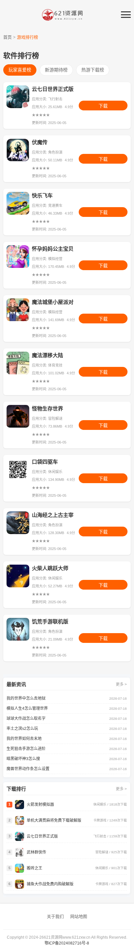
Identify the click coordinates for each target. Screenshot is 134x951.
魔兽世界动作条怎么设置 (28, 769)
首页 (7, 37)
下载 (103, 105)
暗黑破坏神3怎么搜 (23, 759)
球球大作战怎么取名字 (26, 718)
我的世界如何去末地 (24, 738)
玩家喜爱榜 (19, 69)
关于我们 (55, 916)
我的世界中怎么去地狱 (26, 698)
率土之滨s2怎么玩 (22, 728)
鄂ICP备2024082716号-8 (67, 943)
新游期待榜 (56, 69)
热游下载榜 (92, 69)
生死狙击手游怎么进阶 (26, 748)
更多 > (121, 684)
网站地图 (78, 916)
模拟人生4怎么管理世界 (27, 708)
